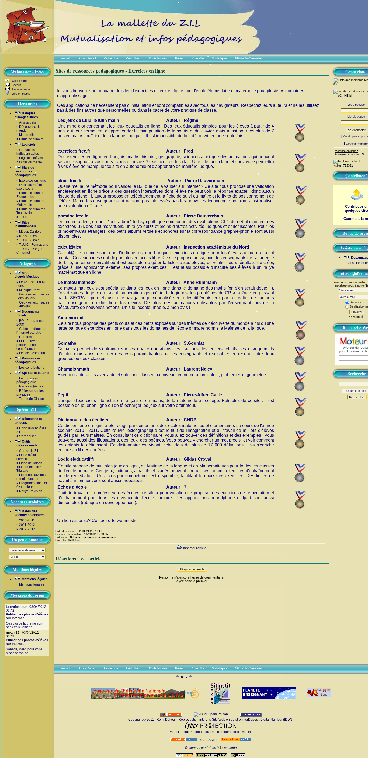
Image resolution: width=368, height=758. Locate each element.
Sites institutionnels (25, 224)
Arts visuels (27, 122)
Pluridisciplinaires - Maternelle (31, 203)
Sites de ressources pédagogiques (25, 171)
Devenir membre (357, 143)
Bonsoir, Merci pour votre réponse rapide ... (24, 651)
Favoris (16, 85)
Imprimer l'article (194, 548)
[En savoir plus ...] (236, 740)
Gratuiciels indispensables (27, 152)
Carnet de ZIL (29, 451)
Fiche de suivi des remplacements (31, 477)
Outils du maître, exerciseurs (29, 187)
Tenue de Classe (31, 399)
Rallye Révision (30, 491)
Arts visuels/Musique (27, 274)
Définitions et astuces (28, 421)
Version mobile (20, 93)
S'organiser (27, 436)
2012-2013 (27, 529)
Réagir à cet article (192, 569)
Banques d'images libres (26, 115)
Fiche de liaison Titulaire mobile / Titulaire (29, 467)
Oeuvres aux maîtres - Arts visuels (32, 296)
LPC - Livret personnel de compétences (26, 345)
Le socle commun (32, 353)
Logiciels (28, 144)
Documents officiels (27, 313)
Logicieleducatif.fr (76, 459)
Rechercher (357, 397)
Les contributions (31, 367)
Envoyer (356, 311)
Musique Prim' (29, 290)
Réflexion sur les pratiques (30, 392)
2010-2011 (27, 520)
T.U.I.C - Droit (29, 240)
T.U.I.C (24, 217)
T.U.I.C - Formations (33, 244)
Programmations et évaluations (31, 485)
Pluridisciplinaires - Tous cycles (31, 211)
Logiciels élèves (31, 158)
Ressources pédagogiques (28, 360)
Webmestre (19, 80)
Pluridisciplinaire (31, 139)
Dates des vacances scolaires (30, 513)
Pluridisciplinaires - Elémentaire (31, 195)
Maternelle (27, 135)
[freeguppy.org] (184, 740)
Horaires (25, 337)
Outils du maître (30, 162)
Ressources (28, 236)
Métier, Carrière (30, 232)
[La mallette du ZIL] (25, 36)
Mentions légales (34, 579)
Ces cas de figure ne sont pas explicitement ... (24, 625)
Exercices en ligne (32, 180)
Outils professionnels (26, 443)
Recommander (21, 89)
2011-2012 (27, 525)
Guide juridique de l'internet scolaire (31, 330)
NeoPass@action (32, 386)
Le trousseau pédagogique (27, 380)
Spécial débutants (35, 373)
